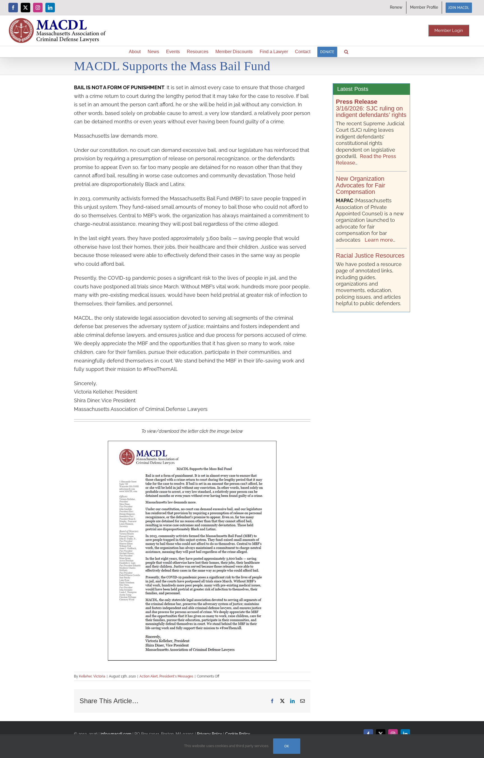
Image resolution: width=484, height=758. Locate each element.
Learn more (379, 240)
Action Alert (148, 676)
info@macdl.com (116, 733)
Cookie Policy (237, 733)
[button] (346, 51)
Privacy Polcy (209, 733)
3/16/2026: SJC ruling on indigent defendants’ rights (371, 108)
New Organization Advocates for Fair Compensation (360, 185)
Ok (286, 746)
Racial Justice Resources (370, 255)
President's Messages (176, 676)
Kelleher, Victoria (92, 676)
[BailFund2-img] (192, 443)
